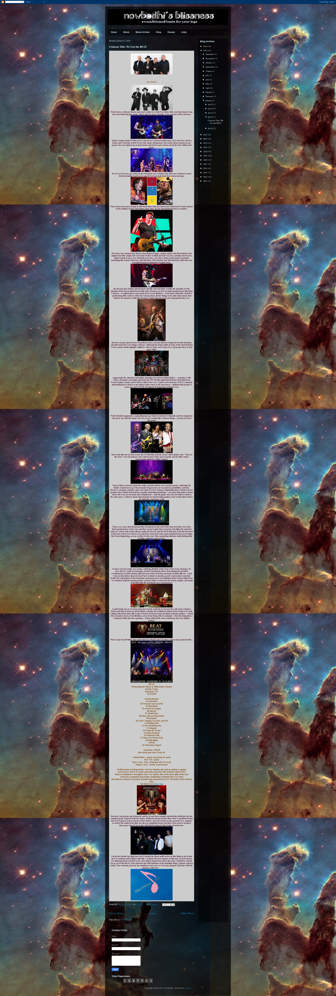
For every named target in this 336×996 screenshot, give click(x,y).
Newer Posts (116, 913)
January (209, 100)
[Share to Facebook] (171, 904)
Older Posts (187, 913)
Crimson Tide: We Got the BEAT (128, 47)
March (209, 92)
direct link (158, 784)
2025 (205, 50)
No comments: (152, 904)
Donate (171, 32)
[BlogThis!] (166, 904)
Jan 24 (211, 108)
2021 (205, 147)
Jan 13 (211, 117)
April (208, 88)
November (210, 58)
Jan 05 (211, 128)
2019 (205, 155)
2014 (205, 177)
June (208, 79)
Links (184, 32)
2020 (205, 151)
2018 (205, 160)
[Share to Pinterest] (173, 904)
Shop (158, 32)
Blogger (188, 988)
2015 (205, 172)
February (210, 96)
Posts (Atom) (125, 919)
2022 (205, 143)
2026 (205, 46)
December (210, 54)
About (126, 32)
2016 (205, 168)
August (209, 71)
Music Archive (143, 32)
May (208, 84)
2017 (205, 164)
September (210, 67)
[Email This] (163, 904)
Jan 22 (211, 112)
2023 (205, 139)
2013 (205, 181)
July (207, 75)
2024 (205, 134)
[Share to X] (168, 904)
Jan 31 (211, 104)
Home (114, 32)
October (209, 62)
